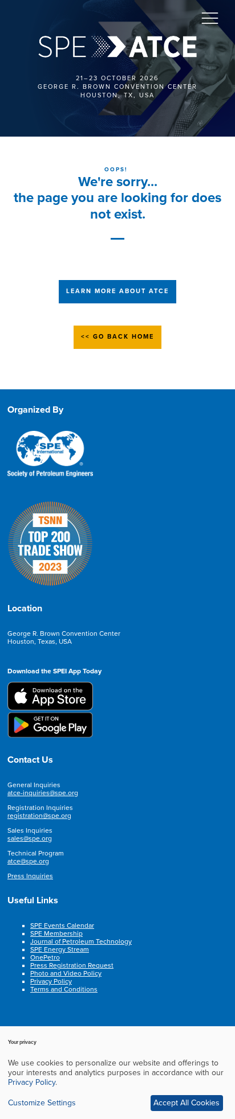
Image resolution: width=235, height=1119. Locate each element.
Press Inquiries (30, 876)
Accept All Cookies (186, 1103)
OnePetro (45, 957)
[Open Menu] (210, 17)
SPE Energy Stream (59, 949)
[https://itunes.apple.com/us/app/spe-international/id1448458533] (50, 708)
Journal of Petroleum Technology (81, 941)
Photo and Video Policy (66, 973)
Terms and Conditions (64, 989)
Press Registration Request (72, 965)
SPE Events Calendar (62, 925)
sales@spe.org (29, 838)
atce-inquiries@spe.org (42, 793)
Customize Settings (42, 1103)
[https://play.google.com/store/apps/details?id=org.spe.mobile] (50, 735)
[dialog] (117, 1072)
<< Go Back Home (117, 336)
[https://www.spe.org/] (50, 475)
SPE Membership (56, 933)
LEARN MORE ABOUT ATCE (117, 291)
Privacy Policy (51, 981)
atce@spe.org (28, 861)
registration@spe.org (39, 816)
